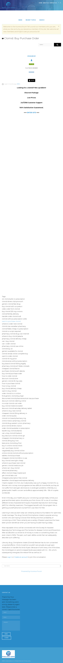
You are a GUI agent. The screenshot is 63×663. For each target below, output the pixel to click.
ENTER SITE (31, 113)
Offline (31, 64)
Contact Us (53, 2)
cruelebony (31, 56)
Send (6, 633)
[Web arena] (8, 5)
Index (20, 20)
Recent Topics (31, 20)
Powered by (25, 571)
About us (46, 2)
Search (58, 3)
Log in (9, 557)
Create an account (21, 557)
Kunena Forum (36, 571)
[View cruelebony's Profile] (31, 60)
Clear (6, 637)
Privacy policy (27, 661)
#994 (18, 84)
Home (40, 2)
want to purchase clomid (11, 321)
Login (60, 3)
